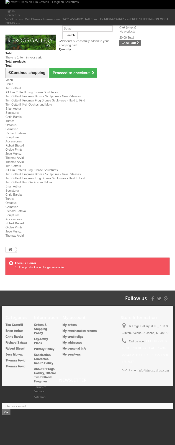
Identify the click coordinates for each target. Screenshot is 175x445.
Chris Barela (13, 117)
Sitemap (40, 397)
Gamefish (11, 129)
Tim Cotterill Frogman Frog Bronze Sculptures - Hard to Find (45, 100)
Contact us (12, 15)
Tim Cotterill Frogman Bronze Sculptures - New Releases (43, 96)
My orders (69, 324)
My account (74, 317)
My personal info (74, 348)
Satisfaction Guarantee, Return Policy (43, 359)
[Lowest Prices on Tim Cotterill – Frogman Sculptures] (87, 4)
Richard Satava (15, 133)
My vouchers (71, 354)
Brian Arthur (13, 108)
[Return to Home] (10, 250)
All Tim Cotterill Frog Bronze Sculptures (31, 92)
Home (9, 84)
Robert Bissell (14, 145)
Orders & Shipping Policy (40, 329)
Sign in (10, 11)
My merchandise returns (79, 330)
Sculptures (12, 112)
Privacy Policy (44, 349)
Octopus (11, 125)
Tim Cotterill (13, 88)
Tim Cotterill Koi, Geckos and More (28, 104)
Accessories (13, 141)
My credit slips (72, 336)
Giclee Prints (14, 149)
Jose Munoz (13, 153)
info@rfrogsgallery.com (153, 370)
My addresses (72, 342)
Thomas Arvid (14, 157)
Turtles (10, 121)
